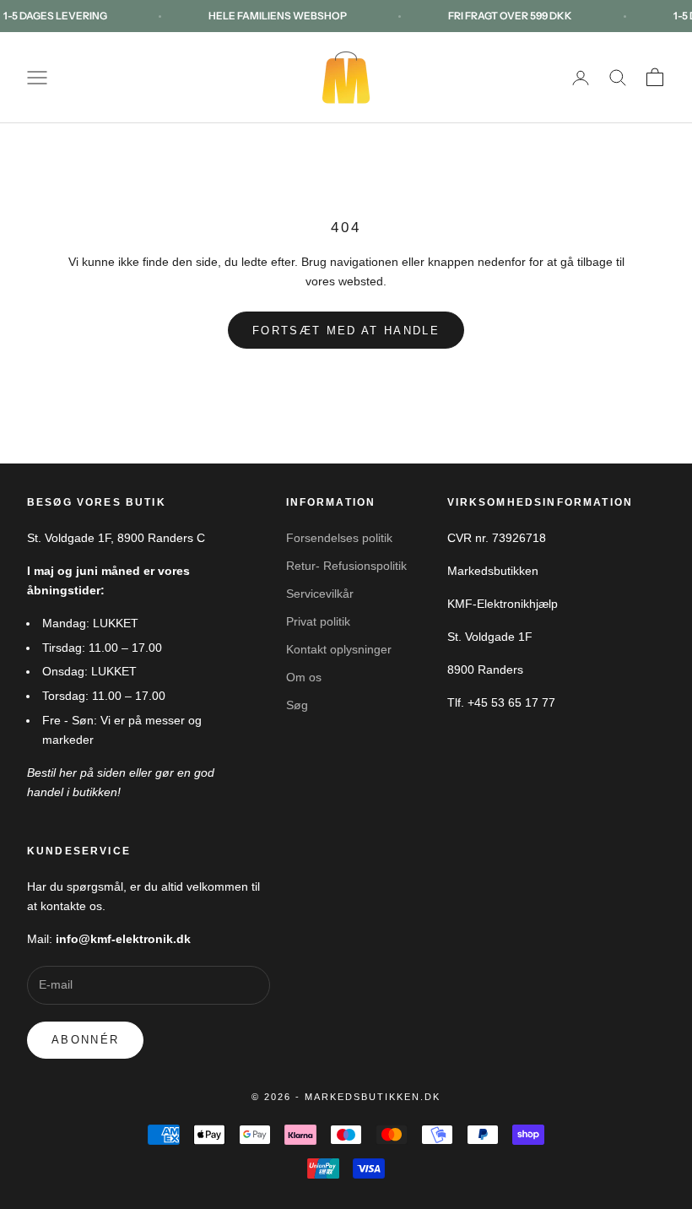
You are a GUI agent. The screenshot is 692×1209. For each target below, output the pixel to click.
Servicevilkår (320, 593)
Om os (304, 677)
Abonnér (85, 1039)
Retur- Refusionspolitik (346, 565)
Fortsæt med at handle (346, 330)
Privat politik (318, 621)
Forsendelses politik (339, 538)
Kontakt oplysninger (339, 649)
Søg (297, 705)
